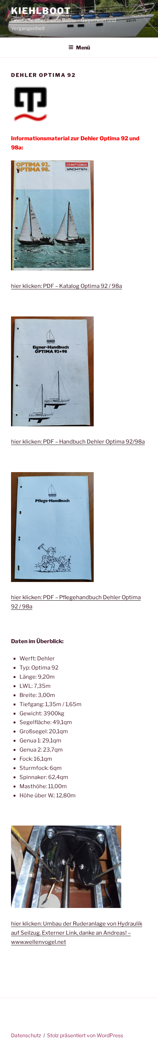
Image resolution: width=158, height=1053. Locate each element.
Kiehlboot (41, 10)
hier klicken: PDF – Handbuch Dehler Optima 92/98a (78, 441)
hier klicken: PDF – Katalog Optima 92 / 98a (66, 286)
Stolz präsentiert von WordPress (85, 1035)
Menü (83, 47)
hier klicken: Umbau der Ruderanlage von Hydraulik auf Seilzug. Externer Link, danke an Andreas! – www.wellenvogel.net (76, 932)
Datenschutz (26, 1035)
